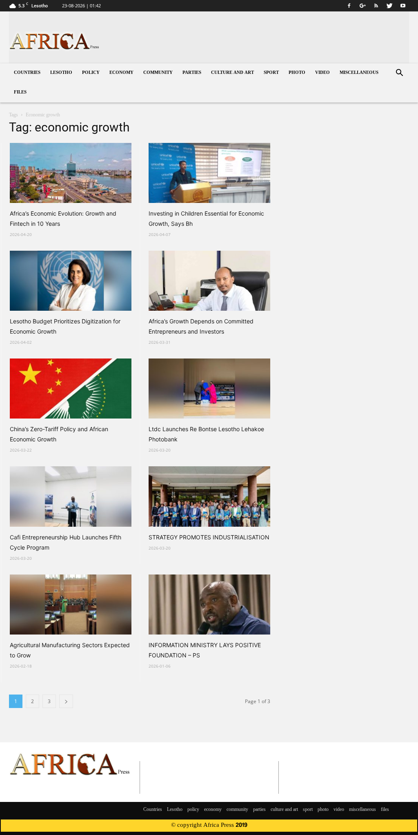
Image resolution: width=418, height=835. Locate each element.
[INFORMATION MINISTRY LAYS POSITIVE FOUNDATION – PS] (209, 604)
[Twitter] (389, 5)
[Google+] (362, 5)
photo (297, 73)
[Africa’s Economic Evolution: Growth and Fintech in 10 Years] (70, 173)
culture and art (232, 73)
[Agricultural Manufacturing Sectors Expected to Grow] (70, 604)
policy (91, 73)
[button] (399, 74)
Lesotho (61, 73)
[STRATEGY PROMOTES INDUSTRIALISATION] (209, 496)
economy (121, 73)
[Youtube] (403, 5)
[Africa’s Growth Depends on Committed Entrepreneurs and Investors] (209, 281)
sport (271, 73)
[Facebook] (349, 5)
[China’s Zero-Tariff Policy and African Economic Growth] (70, 388)
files (20, 92)
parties (191, 73)
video (322, 73)
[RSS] (376, 5)
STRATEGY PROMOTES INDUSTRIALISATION (209, 537)
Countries (27, 73)
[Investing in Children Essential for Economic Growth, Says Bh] (209, 173)
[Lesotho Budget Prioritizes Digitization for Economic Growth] (70, 281)
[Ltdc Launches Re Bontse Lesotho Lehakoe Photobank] (209, 388)
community (158, 73)
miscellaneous (359, 73)
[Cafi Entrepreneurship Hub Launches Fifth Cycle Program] (70, 496)
